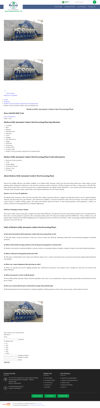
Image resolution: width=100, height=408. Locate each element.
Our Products (81, 6)
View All (63, 387)
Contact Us (91, 6)
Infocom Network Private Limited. (36, 405)
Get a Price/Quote (9, 116)
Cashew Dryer (65, 382)
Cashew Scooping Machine (69, 380)
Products (7, 101)
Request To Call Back (10, 95)
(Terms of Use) (38, 403)
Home (6, 99)
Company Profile (69, 6)
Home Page (58, 6)
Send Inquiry (10, 93)
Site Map (47, 387)
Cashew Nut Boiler (67, 385)
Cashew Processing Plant (68, 378)
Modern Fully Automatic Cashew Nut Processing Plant (21, 103)
